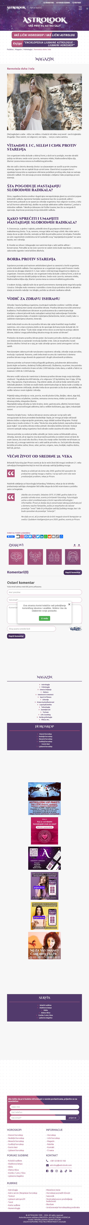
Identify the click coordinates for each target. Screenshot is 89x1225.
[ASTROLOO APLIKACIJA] (44, 858)
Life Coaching (46, 715)
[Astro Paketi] (44, 886)
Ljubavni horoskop (45, 746)
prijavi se (72, 1118)
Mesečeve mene (53, 1190)
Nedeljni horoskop (45, 736)
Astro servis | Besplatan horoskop (22, 1193)
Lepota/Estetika (46, 705)
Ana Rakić (36, 7)
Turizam (46, 712)
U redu (44, 618)
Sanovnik (50, 1196)
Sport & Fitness (45, 697)
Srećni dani (46, 744)
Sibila (46, 1010)
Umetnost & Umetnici (45, 694)
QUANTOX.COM (54, 1220)
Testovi (11, 1196)
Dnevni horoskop (45, 734)
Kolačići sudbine (45, 1005)
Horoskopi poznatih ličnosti (58, 1193)
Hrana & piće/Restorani (45, 702)
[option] (16, 557)
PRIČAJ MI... (45, 720)
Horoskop (51, 1135)
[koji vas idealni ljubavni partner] (44, 831)
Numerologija (14, 1208)
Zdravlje (45, 700)
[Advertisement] (44, 658)
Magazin (18, 49)
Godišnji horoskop (45, 741)
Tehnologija (45, 707)
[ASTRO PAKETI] (44, 798)
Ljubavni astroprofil (16, 1199)
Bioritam (50, 1204)
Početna (10, 49)
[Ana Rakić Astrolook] (44, 945)
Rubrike (50, 1144)
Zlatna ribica (45, 1013)
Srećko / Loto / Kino (45, 1015)
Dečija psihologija (45, 717)
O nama (50, 1150)
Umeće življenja (45, 689)
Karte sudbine (14, 1205)
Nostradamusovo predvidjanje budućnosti (59, 1200)
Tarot (10, 1202)
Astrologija (45, 684)
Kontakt (50, 1147)
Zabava (45, 692)
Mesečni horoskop (45, 739)
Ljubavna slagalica (45, 1018)
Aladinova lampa (46, 1008)
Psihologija (28, 49)
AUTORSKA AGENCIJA (61, 1217)
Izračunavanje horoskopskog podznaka (63, 1207)
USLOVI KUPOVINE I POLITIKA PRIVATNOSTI (41, 1222)
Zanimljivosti (45, 710)
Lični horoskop (53, 1138)
